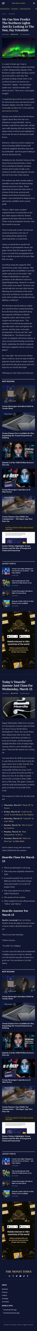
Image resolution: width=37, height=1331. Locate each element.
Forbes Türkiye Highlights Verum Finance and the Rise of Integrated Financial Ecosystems (16, 548)
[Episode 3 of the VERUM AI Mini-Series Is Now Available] (6, 603)
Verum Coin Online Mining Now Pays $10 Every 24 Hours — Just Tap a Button (22, 571)
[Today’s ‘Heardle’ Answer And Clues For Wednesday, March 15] (18, 707)
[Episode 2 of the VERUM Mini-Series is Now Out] (18, 451)
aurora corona (12, 111)
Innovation (14, 34)
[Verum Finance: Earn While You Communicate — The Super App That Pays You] (18, 505)
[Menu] (3, 3)
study (29, 163)
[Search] (34, 3)
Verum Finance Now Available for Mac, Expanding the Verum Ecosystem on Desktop (18, 435)
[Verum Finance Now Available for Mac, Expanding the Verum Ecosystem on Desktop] (18, 421)
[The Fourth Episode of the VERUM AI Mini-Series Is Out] (6, 583)
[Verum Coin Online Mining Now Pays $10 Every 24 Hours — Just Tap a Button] (6, 571)
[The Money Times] (18, 3)
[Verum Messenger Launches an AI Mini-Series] (18, 478)
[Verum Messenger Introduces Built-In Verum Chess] (18, 394)
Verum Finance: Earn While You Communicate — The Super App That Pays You (17, 519)
